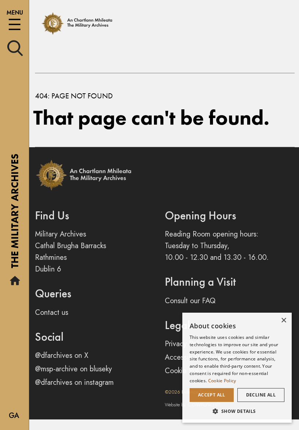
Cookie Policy (222, 381)
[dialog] (237, 368)
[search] (15, 47)
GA (14, 415)
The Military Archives (14, 213)
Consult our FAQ (190, 301)
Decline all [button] (261, 395)
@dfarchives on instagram (74, 382)
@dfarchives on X (61, 355)
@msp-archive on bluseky (73, 369)
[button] (237, 411)
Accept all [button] (211, 395)
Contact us (51, 312)
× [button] (283, 320)
